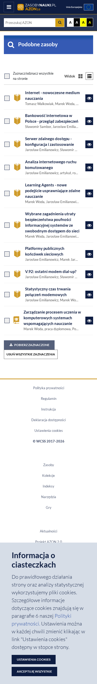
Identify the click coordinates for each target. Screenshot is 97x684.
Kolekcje (48, 475)
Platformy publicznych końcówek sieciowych (44, 251)
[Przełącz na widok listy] (89, 76)
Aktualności (48, 531)
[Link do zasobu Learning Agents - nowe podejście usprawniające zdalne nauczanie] (89, 193)
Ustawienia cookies (48, 430)
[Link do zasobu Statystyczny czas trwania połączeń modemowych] (89, 294)
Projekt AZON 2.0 (48, 542)
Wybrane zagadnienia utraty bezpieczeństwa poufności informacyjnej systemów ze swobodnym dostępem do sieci (52, 222)
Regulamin (48, 398)
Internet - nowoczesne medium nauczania (52, 95)
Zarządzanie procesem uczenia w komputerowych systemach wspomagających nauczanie (52, 318)
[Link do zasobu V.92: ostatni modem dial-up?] (89, 274)
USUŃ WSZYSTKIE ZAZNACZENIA (30, 354)
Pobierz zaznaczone (31, 345)
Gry (48, 507)
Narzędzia (48, 497)
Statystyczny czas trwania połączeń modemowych (48, 292)
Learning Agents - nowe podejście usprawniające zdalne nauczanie (52, 191)
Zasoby (48, 465)
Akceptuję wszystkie (34, 671)
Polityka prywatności (48, 388)
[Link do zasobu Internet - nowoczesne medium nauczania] (89, 98)
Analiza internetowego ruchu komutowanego (51, 165)
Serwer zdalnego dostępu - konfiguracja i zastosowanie (49, 141)
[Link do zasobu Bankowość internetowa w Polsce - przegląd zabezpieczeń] (89, 121)
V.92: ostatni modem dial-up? (50, 271)
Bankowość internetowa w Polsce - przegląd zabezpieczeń (51, 118)
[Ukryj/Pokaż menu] (9, 7)
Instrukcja (48, 409)
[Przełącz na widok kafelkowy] (80, 76)
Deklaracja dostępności (48, 420)
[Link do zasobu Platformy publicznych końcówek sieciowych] (89, 254)
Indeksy (48, 486)
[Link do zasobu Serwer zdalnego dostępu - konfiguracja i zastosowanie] (89, 144)
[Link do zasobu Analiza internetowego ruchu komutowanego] (89, 167)
